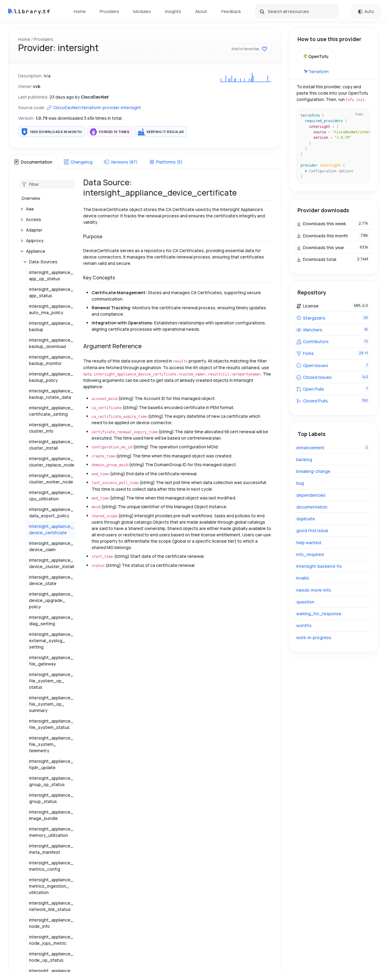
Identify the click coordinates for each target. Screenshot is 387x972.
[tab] (33, 161)
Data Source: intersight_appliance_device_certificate (160, 187)
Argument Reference (112, 346)
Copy (359, 114)
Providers (109, 11)
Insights (173, 11)
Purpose (92, 236)
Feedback (231, 11)
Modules (142, 11)
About (201, 11)
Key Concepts (99, 277)
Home (80, 11)
